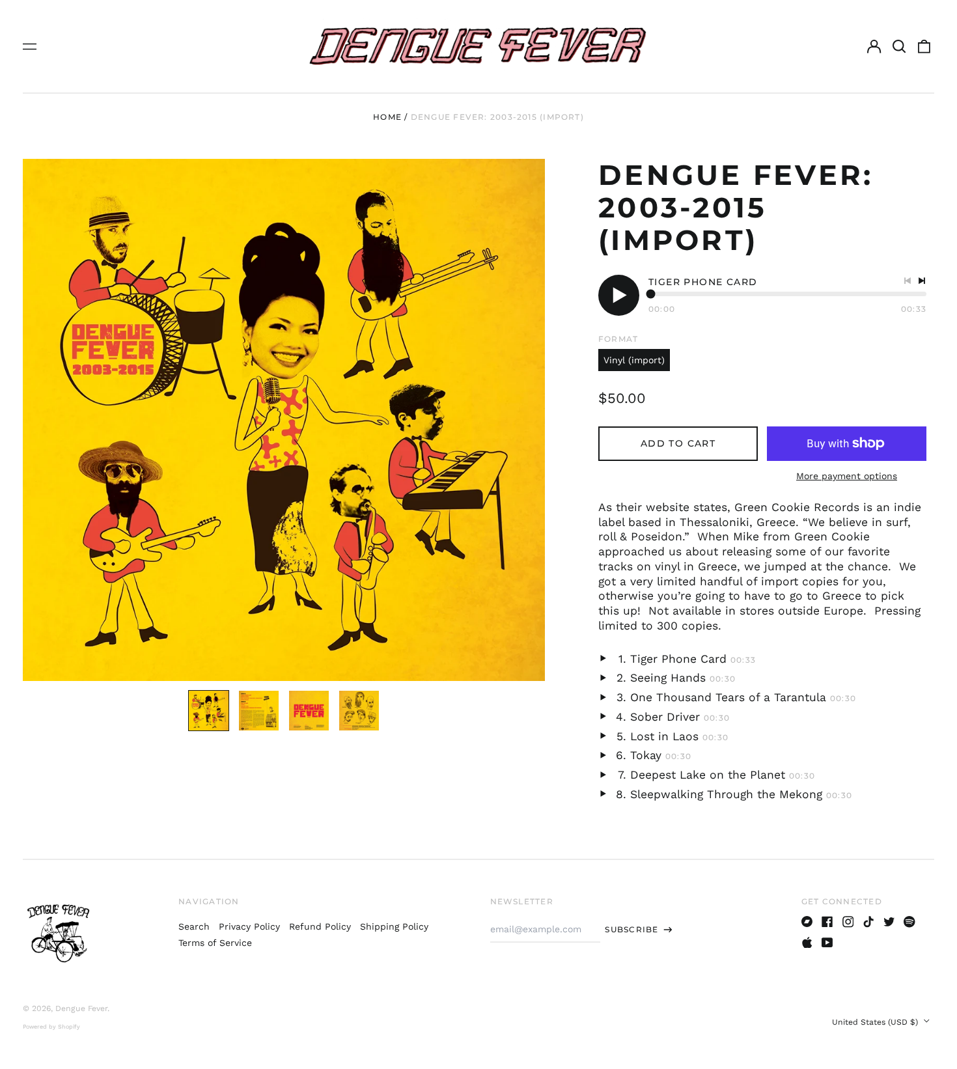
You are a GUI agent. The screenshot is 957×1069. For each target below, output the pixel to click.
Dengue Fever (81, 1008)
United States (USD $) (876, 1022)
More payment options (846, 476)
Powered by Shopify (51, 1026)
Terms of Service (215, 942)
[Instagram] (848, 922)
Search (194, 926)
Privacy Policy (249, 926)
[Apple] (807, 943)
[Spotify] (909, 922)
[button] (899, 46)
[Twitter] (889, 922)
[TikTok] (868, 922)
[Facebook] (827, 922)
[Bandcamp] (807, 922)
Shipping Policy (394, 926)
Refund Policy (320, 926)
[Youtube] (827, 943)
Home (387, 117)
